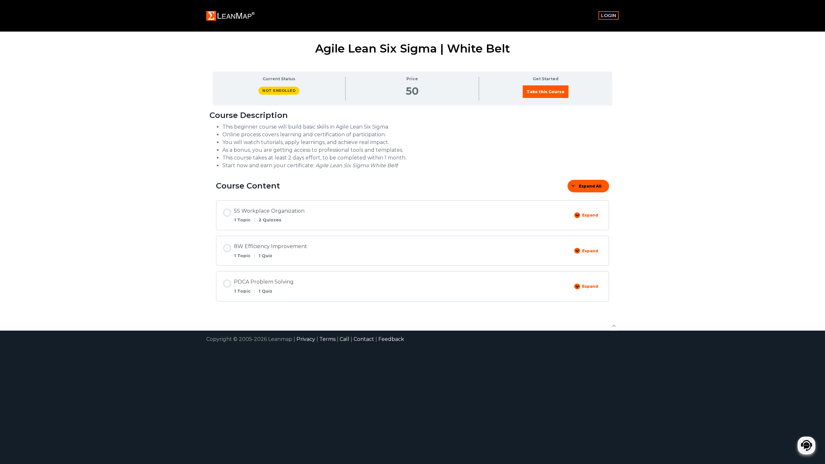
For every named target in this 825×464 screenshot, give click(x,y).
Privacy (305, 339)
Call (344, 339)
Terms (327, 339)
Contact (364, 339)
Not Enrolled (279, 90)
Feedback (391, 339)
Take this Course (546, 91)
